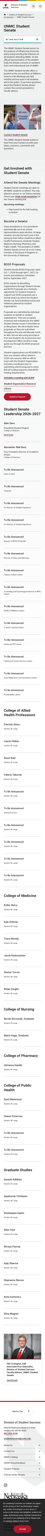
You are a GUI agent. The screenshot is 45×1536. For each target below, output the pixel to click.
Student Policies (11, 1469)
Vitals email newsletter (26, 196)
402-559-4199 (11, 1433)
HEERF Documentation (14, 1463)
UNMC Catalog (11, 1457)
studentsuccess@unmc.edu (17, 1438)
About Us (8, 1445)
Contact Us (9, 1451)
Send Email (8, 435)
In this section (14, 39)
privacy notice (12, 1521)
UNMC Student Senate (25, 17)
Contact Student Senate (16, 135)
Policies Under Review (14, 1474)
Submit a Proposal (17, 397)
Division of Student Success (20, 15)
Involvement (8, 17)
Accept (22, 1529)
